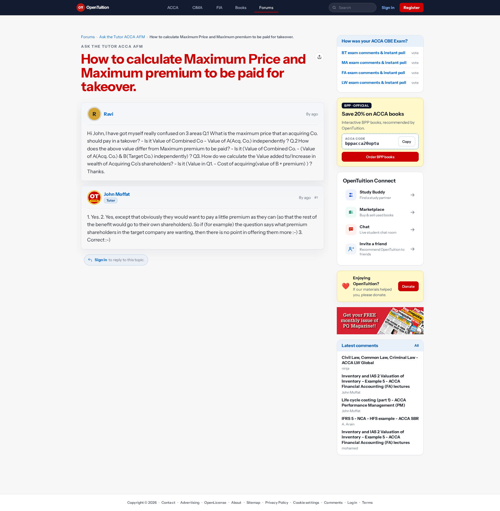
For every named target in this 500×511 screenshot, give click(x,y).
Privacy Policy (276, 502)
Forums (266, 7)
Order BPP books (380, 157)
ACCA (173, 7)
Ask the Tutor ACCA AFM (122, 36)
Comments (333, 502)
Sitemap (253, 502)
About (236, 502)
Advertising (189, 502)
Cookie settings (306, 502)
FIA (219, 7)
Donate (408, 286)
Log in (352, 502)
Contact (168, 502)
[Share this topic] (319, 57)
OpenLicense (215, 502)
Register (412, 7)
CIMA (197, 7)
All (416, 345)
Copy (406, 141)
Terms (367, 502)
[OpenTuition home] (94, 7)
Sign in (388, 7)
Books (241, 7)
